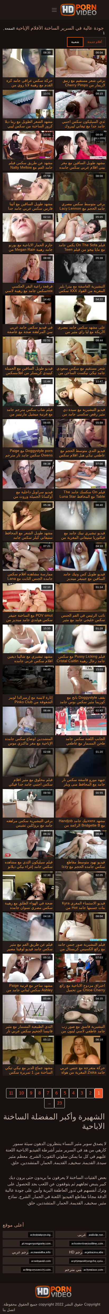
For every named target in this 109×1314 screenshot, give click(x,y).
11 (11, 1093)
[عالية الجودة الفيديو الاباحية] (53, 1292)
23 (59, 1103)
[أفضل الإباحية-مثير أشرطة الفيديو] (79, 10)
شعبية (75, 42)
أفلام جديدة (95, 42)
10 (21, 1093)
